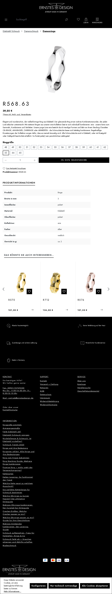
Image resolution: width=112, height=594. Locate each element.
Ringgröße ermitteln (12, 425)
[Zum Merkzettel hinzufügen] (29, 291)
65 (20, 152)
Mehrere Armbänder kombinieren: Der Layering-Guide (16, 527)
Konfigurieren (39, 585)
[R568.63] (56, 69)
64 (13, 152)
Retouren (44, 387)
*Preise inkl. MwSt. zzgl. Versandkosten (17, 114)
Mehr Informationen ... (12, 591)
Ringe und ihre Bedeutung (15, 448)
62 (105, 147)
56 (62, 147)
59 (83, 147)
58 (76, 147)
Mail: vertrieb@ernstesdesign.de (18, 398)
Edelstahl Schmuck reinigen (16, 435)
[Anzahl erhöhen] (35, 160)
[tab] (19, 183)
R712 (46, 300)
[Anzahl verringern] (5, 160)
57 (69, 147)
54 (48, 147)
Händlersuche (84, 387)
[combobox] (39, 19)
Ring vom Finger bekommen (16, 457)
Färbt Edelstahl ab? (12, 431)
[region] (56, 69)
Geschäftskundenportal (88, 391)
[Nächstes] (109, 289)
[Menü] (6, 19)
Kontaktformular (10, 410)
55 (55, 147)
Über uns (81, 381)
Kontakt (43, 381)
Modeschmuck (9, 545)
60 (90, 147)
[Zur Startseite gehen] (56, 7)
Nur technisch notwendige (63, 585)
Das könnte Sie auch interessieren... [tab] (29, 255)
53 (41, 147)
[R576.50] (91, 282)
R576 (81, 300)
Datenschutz (45, 394)
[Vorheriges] (3, 289)
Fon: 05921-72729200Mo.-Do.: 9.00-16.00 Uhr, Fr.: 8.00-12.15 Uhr (17, 391)
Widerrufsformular (49, 404)
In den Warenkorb (74, 160)
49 (13, 147)
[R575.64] (21, 282)
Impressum (45, 398)
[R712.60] (56, 282)
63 (6, 152)
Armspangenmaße (11, 428)
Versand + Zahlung (49, 384)
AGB (42, 391)
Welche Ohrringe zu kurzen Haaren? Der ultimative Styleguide (16, 499)
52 (34, 147)
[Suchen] (66, 19)
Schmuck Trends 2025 (13, 444)
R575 (11, 300)
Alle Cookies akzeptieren (95, 585)
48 (6, 147)
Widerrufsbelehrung (49, 401)
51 (27, 147)
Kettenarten (8, 473)
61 (98, 147)
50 (20, 147)
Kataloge (81, 384)
